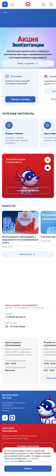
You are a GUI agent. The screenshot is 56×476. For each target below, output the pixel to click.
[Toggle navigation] (5, 4)
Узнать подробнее (25, 63)
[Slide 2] (5, 12)
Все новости (26, 254)
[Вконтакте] (5, 418)
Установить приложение (28, 190)
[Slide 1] (3, 12)
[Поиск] (12, 4)
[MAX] (12, 418)
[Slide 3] (7, 12)
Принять (28, 468)
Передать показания (20, 99)
